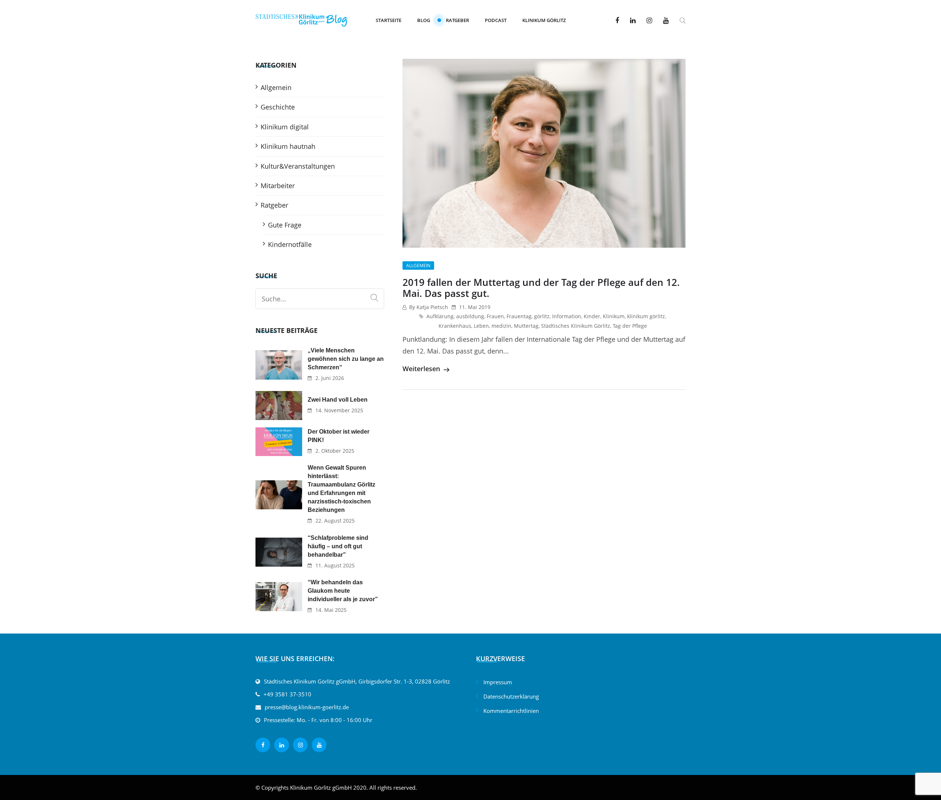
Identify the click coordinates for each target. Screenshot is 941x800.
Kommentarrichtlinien (511, 710)
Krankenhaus (455, 325)
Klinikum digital (285, 126)
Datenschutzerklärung (511, 696)
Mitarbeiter (278, 185)
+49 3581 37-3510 (287, 694)
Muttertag (526, 325)
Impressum (497, 682)
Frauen (495, 316)
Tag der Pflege (630, 325)
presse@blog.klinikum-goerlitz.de (307, 707)
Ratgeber (457, 20)
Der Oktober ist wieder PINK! (338, 435)
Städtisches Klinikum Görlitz (575, 325)
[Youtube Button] (666, 20)
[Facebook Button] (617, 20)
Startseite (388, 20)
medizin (501, 325)
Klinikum (614, 316)
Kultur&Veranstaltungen (298, 166)
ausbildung (470, 316)
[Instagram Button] (649, 20)
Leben (481, 325)
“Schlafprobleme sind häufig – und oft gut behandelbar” (338, 546)
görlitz (542, 316)
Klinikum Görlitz (544, 20)
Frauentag (519, 316)
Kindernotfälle (290, 244)
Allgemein (418, 265)
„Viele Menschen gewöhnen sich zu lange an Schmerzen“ (346, 358)
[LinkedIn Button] (633, 20)
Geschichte (278, 107)
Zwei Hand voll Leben (338, 400)
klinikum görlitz (646, 316)
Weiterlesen (422, 368)
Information (566, 316)
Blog (423, 20)
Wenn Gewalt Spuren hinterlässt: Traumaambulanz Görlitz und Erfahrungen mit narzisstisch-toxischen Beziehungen (341, 488)
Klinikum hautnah (288, 146)
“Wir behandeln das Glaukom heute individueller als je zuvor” (343, 590)
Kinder (592, 316)
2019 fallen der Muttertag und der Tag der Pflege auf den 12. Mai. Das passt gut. (541, 288)
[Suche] (374, 298)
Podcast (496, 20)
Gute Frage (284, 224)
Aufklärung (440, 316)
